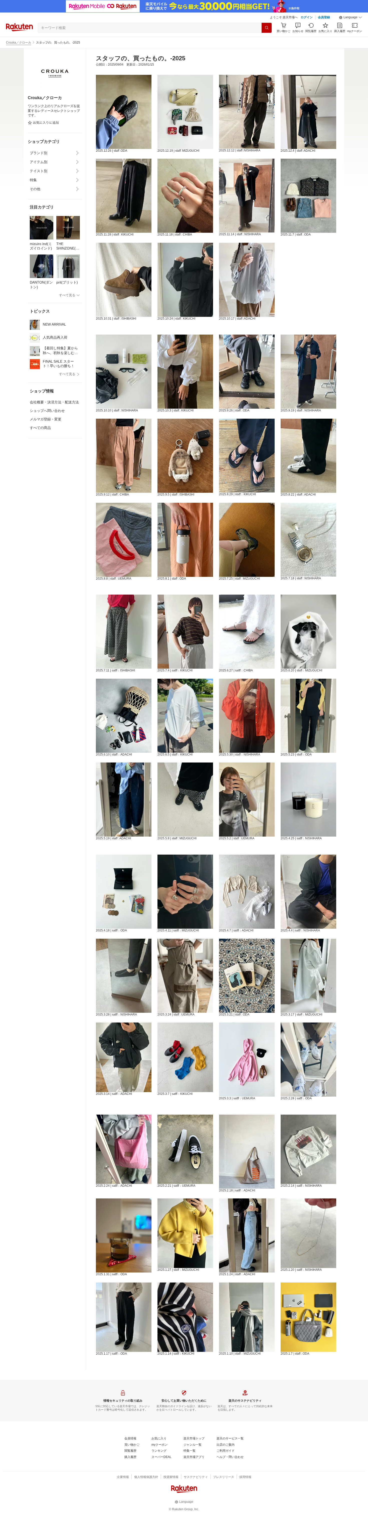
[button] (350, 18)
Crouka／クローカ (18, 42)
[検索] (267, 28)
